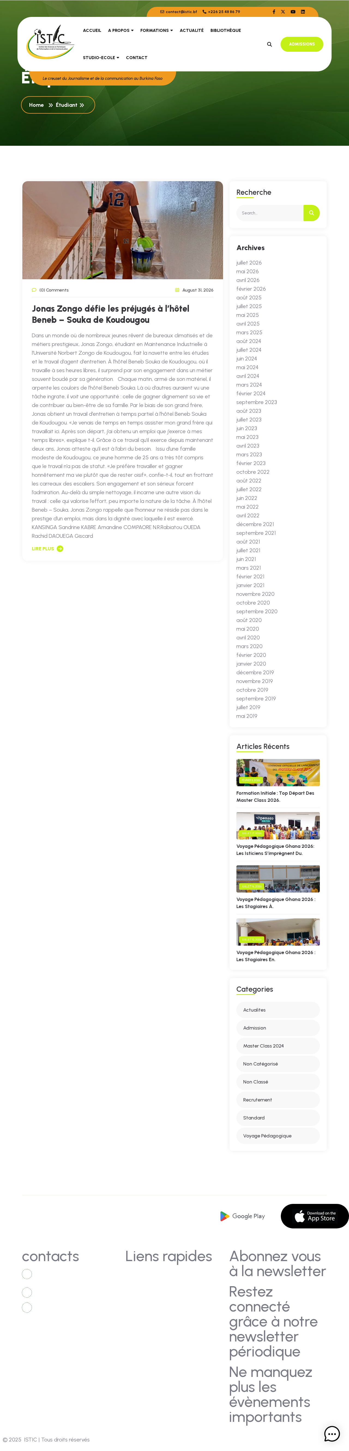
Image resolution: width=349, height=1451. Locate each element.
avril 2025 (248, 323)
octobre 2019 (252, 690)
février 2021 (250, 576)
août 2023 (248, 411)
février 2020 (251, 655)
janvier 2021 (250, 585)
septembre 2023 (256, 402)
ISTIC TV (190, 1294)
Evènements (144, 1304)
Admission (254, 1028)
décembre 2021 (255, 524)
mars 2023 (249, 454)
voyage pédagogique (267, 1136)
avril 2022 (248, 515)
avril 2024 (247, 376)
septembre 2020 (257, 611)
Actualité (192, 30)
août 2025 (248, 297)
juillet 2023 (248, 419)
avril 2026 (248, 280)
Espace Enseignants (152, 1324)
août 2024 (248, 341)
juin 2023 (246, 428)
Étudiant (66, 105)
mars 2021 (248, 567)
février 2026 (251, 289)
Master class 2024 (263, 1046)
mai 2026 (247, 271)
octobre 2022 (253, 472)
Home (37, 105)
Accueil (92, 30)
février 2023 (251, 463)
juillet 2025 (249, 306)
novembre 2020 (255, 594)
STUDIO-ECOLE (99, 57)
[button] (332, 1434)
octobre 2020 (253, 602)
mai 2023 (247, 437)
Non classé (255, 1082)
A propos (119, 30)
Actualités (142, 1283)
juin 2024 (246, 358)
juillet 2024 (248, 350)
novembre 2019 (254, 681)
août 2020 (249, 620)
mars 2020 (249, 646)
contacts (141, 1273)
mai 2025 (247, 315)
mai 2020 (247, 629)
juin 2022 (246, 498)
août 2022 (248, 480)
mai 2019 (246, 716)
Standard (254, 1118)
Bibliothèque (225, 30)
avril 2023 (247, 445)
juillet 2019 (248, 707)
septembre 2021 (256, 533)
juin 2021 (246, 559)
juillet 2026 (249, 262)
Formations (154, 30)
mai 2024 (247, 367)
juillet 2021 (248, 550)
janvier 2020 (251, 663)
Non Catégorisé (260, 1064)
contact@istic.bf (181, 12)
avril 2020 (248, 637)
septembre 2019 (256, 698)
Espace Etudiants (199, 1314)
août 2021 (248, 541)
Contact (137, 57)
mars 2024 (249, 384)
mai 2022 (247, 506)
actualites (254, 1010)
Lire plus (43, 549)
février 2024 (251, 393)
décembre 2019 (255, 672)
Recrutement (257, 1100)
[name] (274, 12)
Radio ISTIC (193, 1304)
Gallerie (189, 1283)
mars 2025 (249, 332)
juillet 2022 (249, 489)
